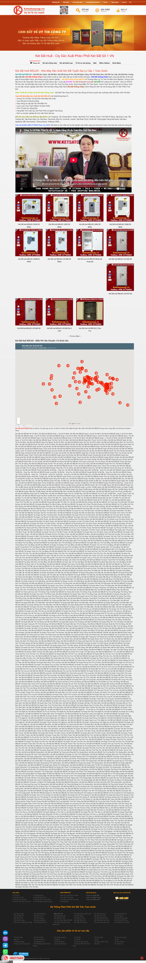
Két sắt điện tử (19, 916)
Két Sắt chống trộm (80, 922)
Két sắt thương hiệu (101, 918)
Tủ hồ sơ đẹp (18, 937)
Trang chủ (36, 63)
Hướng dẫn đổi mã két (93, 2)
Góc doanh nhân (77, 2)
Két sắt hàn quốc (100, 916)
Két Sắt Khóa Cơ (80, 920)
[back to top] (142, 958)
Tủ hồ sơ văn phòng (83, 63)
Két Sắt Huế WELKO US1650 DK (29, 328)
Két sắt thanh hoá (121, 914)
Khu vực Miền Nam (93, 899)
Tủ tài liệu (77, 937)
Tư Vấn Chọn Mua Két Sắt (63, 920)
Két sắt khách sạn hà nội (82, 914)
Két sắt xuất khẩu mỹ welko (69, 895)
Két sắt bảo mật (59, 918)
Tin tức (105, 2)
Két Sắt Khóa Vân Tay (101, 920)
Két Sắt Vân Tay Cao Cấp (43, 899)
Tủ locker (77, 939)
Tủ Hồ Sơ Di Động (60, 944)
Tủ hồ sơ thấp (38, 937)
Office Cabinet (104, 63)
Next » (78, 336)
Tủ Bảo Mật (64, 901)
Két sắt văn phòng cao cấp (23, 922)
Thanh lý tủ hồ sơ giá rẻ (22, 944)
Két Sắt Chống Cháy (20, 899)
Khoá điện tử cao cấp (122, 922)
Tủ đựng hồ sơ (39, 941)
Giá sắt (16, 939)
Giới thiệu (66, 2)
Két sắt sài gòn (19, 914)
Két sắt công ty (39, 918)
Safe (95, 63)
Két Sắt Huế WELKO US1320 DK (120, 259)
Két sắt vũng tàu (99, 914)
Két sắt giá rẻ (119, 916)
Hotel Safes (116, 63)
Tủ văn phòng (119, 941)
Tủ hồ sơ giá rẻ (59, 941)
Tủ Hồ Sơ (16, 895)
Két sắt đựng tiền (60, 916)
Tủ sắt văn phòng (60, 937)
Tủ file (96, 939)
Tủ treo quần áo (39, 939)
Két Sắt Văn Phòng (67, 897)
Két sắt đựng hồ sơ (40, 922)
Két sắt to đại (18, 918)
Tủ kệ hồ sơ (118, 944)
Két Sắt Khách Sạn (40, 897)
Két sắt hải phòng (40, 914)
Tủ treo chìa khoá (120, 937)
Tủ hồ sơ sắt (98, 937)
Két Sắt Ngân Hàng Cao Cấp (43, 901)
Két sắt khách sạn (66, 63)
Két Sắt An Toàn (19, 897)
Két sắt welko (78, 916)
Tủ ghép (57, 939)
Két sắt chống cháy (50, 63)
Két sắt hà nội (38, 916)
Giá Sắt (96, 944)
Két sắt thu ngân (19, 920)
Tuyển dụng (114, 2)
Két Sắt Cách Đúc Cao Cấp (22, 901)
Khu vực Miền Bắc (93, 895)
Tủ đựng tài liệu (19, 941)
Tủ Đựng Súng (39, 895)
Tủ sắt (117, 939)
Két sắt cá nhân (79, 918)
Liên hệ (124, 2)
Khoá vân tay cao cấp (101, 922)
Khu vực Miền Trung (94, 897)
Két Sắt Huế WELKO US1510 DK (120, 293)
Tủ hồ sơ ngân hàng (101, 941)
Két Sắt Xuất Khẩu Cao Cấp (70, 899)
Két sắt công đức (39, 920)
